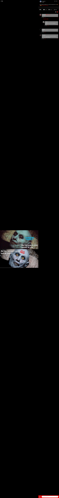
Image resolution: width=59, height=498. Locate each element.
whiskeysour (46, 23)
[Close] (1, 1)
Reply (45, 17)
